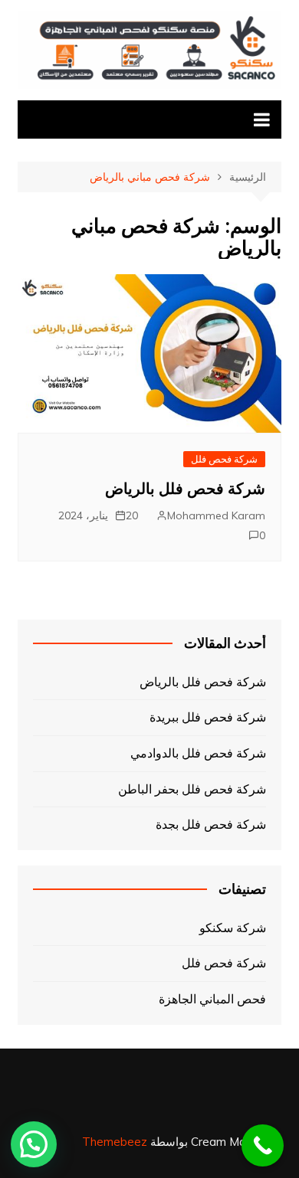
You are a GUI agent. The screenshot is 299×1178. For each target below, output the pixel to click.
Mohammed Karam (216, 515)
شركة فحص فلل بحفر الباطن (192, 789)
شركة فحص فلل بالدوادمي (198, 753)
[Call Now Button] (263, 1145)
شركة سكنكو (232, 927)
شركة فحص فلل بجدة (211, 824)
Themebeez (114, 1141)
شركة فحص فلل (224, 459)
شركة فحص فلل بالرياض (185, 488)
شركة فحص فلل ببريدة (208, 717)
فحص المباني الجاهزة (212, 998)
